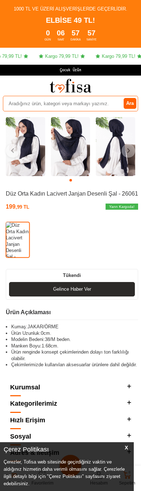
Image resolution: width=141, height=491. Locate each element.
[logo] (70, 85)
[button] (70, 180)
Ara (130, 103)
